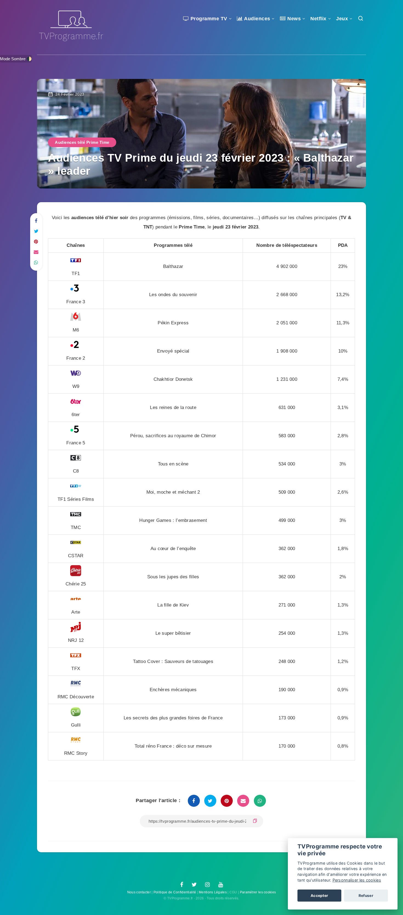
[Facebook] (181, 885)
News (293, 18)
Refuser (366, 895)
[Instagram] (207, 885)
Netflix (318, 18)
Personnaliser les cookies (357, 880)
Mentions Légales (213, 892)
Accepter (319, 895)
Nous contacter (139, 892)
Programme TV (208, 18)
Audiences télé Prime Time (82, 142)
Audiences (256, 18)
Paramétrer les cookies (258, 892)
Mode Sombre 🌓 (16, 58)
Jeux (342, 18)
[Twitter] (194, 885)
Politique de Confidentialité (175, 892)
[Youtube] (220, 885)
